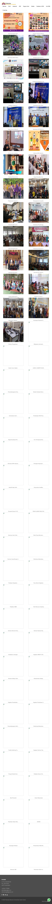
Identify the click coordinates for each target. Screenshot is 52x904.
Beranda (4, 6)
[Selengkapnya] (13, 21)
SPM (20, 6)
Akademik (15, 6)
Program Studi (26, 6)
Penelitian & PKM (40, 6)
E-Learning (5, 10)
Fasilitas (32, 6)
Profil (9, 6)
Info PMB (48, 6)
